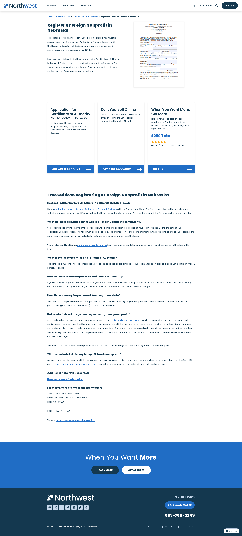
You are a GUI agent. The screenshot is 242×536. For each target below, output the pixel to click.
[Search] (216, 5)
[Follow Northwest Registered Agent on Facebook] (67, 507)
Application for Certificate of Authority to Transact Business (85, 209)
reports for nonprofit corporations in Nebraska (76, 364)
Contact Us (206, 5)
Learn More (105, 470)
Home (51, 16)
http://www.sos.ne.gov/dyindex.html (75, 420)
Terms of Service (187, 527)
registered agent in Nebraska (126, 320)
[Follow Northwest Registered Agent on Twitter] (55, 507)
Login (194, 5)
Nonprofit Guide (63, 16)
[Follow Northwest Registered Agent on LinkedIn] (61, 507)
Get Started (136, 470)
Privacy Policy (171, 527)
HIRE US (158, 169)
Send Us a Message (180, 505)
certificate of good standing (92, 245)
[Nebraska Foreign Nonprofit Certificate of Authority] (159, 54)
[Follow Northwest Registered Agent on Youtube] (49, 507)
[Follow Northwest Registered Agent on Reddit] (86, 507)
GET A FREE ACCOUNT (66, 169)
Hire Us (230, 5)
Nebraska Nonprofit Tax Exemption (65, 379)
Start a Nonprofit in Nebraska (85, 16)
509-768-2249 (180, 515)
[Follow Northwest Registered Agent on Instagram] (74, 507)
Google (182, 145)
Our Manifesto (154, 527)
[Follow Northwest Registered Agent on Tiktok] (80, 507)
